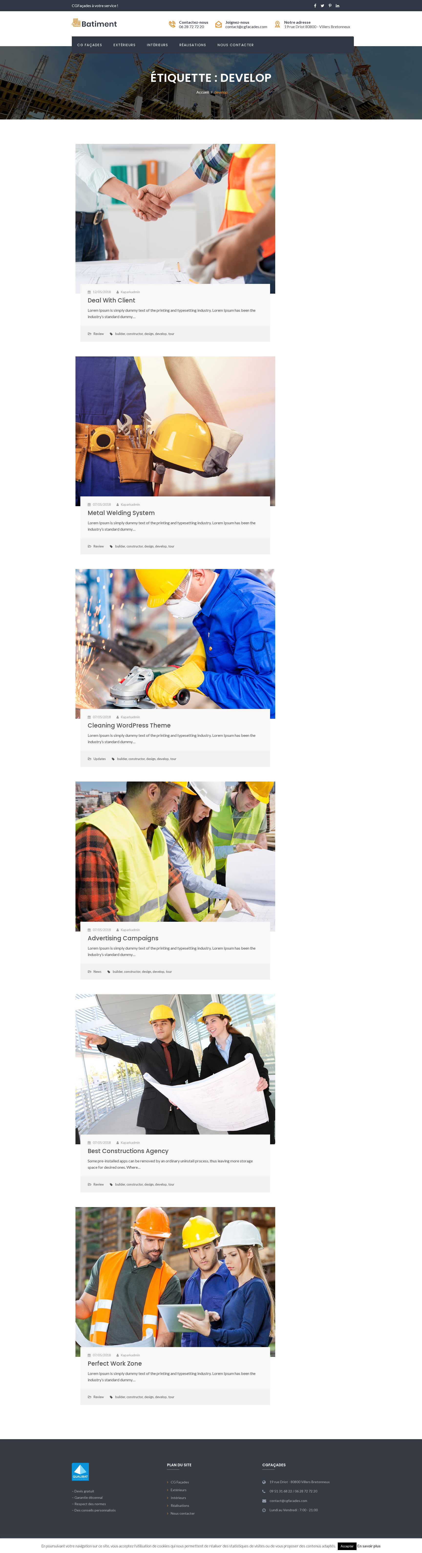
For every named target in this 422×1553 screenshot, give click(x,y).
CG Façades (89, 45)
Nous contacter (236, 45)
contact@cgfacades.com (246, 26)
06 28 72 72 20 (191, 26)
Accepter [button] (347, 1546)
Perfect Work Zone (115, 1364)
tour (171, 334)
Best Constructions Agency (128, 1151)
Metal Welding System (121, 513)
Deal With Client (111, 300)
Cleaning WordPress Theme (129, 725)
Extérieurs (125, 45)
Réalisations (192, 45)
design (149, 334)
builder (120, 334)
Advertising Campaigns (123, 938)
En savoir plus (368, 1546)
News (97, 972)
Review (99, 334)
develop (161, 334)
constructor (135, 334)
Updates (100, 759)
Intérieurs (157, 45)
